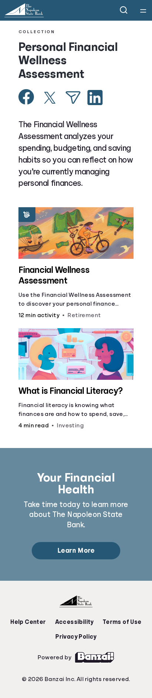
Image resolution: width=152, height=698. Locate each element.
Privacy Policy (76, 637)
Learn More (76, 550)
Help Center (28, 622)
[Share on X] (50, 97)
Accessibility (74, 622)
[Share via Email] (73, 97)
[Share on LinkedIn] (95, 97)
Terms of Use (122, 622)
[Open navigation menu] (143, 10)
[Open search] (124, 10)
